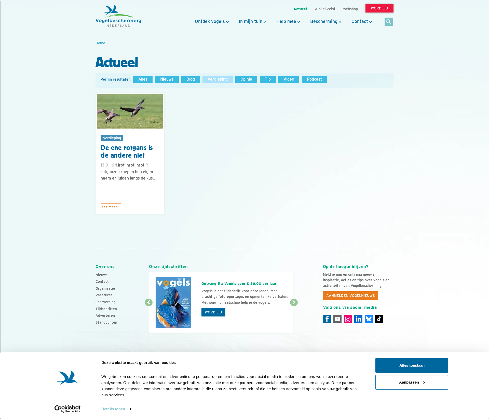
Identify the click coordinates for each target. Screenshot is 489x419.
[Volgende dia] (294, 318)
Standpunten (106, 322)
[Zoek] (389, 22)
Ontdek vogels (210, 21)
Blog (190, 79)
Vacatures (104, 295)
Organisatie (105, 288)
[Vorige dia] (148, 318)
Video (288, 79)
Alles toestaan (412, 365)
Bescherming (323, 21)
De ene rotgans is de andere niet (127, 151)
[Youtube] (337, 319)
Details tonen (113, 409)
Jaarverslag (106, 302)
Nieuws (167, 79)
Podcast (314, 79)
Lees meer (109, 207)
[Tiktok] (379, 319)
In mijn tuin (250, 21)
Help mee (286, 21)
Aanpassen (409, 382)
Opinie (246, 79)
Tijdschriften (106, 309)
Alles (142, 79)
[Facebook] (327, 319)
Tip (268, 79)
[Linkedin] (358, 319)
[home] (118, 16)
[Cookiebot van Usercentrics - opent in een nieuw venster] (67, 409)
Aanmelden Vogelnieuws (350, 296)
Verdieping (218, 79)
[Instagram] (348, 319)
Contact (359, 21)
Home (100, 43)
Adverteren (105, 315)
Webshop (350, 9)
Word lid (213, 312)
